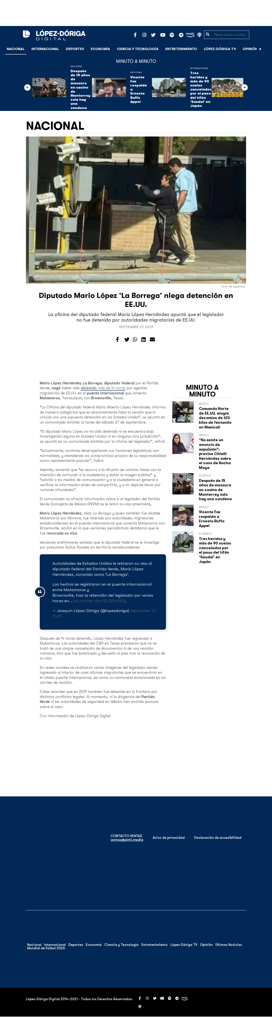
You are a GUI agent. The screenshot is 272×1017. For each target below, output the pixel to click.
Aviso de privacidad (169, 837)
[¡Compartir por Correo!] (152, 340)
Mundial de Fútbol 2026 (46, 948)
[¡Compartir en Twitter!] (126, 340)
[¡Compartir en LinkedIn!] (143, 340)
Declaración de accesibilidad (217, 837)
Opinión (250, 49)
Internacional (45, 49)
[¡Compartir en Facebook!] (117, 340)
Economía (100, 49)
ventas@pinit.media (126, 840)
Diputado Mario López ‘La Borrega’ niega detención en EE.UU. (136, 300)
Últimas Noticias (228, 945)
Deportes (75, 49)
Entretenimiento (181, 49)
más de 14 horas (103, 388)
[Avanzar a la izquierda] (27, 87)
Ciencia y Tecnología (138, 49)
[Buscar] (266, 48)
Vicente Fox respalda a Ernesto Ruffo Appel (138, 89)
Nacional (16, 49)
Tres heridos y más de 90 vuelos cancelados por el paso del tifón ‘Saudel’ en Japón (201, 89)
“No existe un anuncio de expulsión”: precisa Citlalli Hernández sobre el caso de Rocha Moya (215, 454)
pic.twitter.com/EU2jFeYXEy (99, 600)
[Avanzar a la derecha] (260, 49)
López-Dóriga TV (220, 49)
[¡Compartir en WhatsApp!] (135, 340)
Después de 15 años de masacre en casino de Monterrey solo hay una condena (80, 89)
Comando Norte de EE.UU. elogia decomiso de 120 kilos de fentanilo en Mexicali (215, 418)
